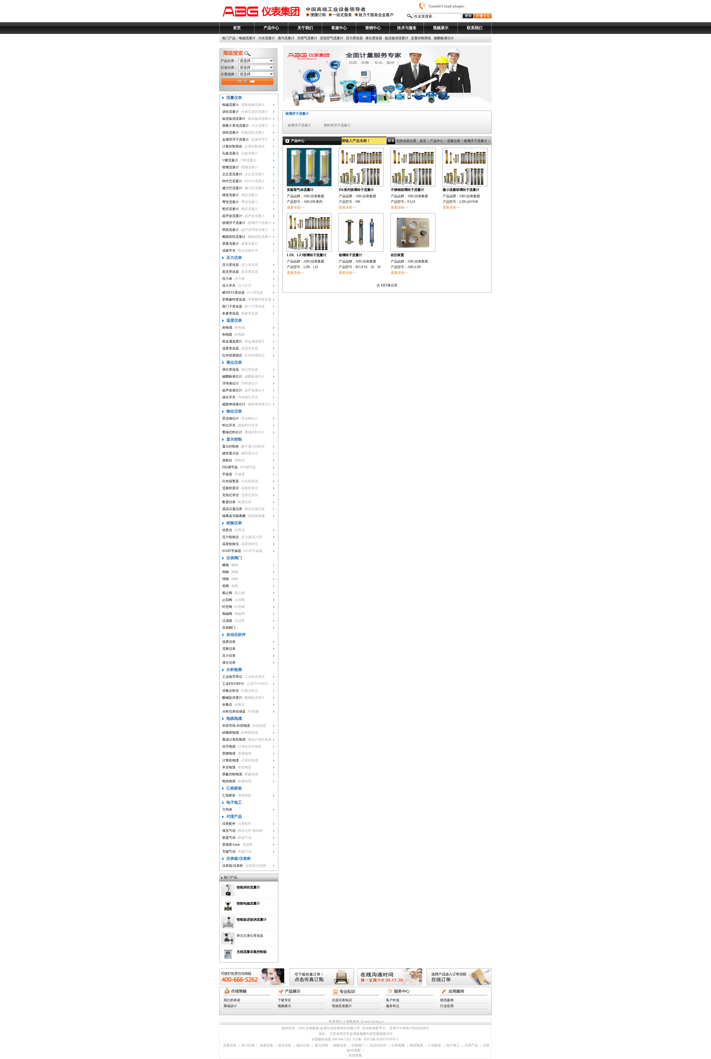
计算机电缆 (230, 760)
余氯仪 (227, 704)
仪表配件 (229, 824)
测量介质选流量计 (235, 126)
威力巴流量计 (232, 188)
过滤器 (227, 621)
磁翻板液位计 (444, 38)
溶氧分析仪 (230, 691)
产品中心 (271, 28)
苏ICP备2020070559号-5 (381, 1039)
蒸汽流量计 (286, 38)
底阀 (225, 586)
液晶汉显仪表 (232, 509)
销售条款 (352, 1021)
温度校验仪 (230, 544)
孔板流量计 (230, 153)
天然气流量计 (307, 38)
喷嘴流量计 (230, 167)
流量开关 (229, 251)
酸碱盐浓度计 (232, 698)
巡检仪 (227, 460)
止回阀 (227, 600)
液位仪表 (234, 362)
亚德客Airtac (231, 844)
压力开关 (229, 286)
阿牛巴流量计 (232, 181)
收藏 (483, 16)
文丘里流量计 (232, 174)
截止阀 (227, 593)
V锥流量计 (230, 160)
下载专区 (284, 1000)
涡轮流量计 (230, 132)
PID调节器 (230, 467)
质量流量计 (230, 244)
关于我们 (305, 28)
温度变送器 (230, 348)
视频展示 (441, 28)
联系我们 (474, 28)
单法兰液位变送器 (250, 936)
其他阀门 (229, 628)
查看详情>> (295, 207)
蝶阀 (225, 565)
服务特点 (392, 1006)
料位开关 (229, 425)
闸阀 (225, 572)
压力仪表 (234, 258)
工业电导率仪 (232, 677)
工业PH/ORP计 (233, 684)
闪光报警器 (230, 481)
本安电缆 (229, 767)
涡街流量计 (230, 112)
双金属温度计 (232, 341)
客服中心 (339, 28)
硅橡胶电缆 (230, 733)
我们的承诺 (232, 1000)
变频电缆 (229, 753)
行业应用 (447, 1006)
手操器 (227, 474)
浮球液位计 (230, 383)
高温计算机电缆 (234, 739)
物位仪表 (234, 411)
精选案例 (447, 1000)
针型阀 (227, 607)
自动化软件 (236, 635)
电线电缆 (234, 718)
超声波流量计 (232, 216)
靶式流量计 (230, 209)
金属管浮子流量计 (235, 139)
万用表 (227, 809)
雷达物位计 (230, 418)
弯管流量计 (230, 202)
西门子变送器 (232, 306)
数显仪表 (229, 502)
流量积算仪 (230, 488)
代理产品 (234, 817)
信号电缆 (229, 746)
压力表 (227, 279)
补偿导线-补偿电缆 (236, 726)
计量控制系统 (232, 146)
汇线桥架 (234, 788)
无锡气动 (229, 851)
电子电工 (234, 802)
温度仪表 (234, 320)
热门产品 (230, 877)
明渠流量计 (230, 230)
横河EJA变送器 (233, 292)
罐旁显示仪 (230, 453)
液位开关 (229, 397)
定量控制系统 (421, 38)
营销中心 (373, 28)
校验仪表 (234, 523)
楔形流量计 (230, 195)
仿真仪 (227, 530)
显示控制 (234, 439)
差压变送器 (230, 272)
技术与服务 (407, 28)
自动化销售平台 (373, 1028)
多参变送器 (230, 313)
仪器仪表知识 (342, 1000)
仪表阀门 (234, 558)
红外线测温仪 (232, 355)
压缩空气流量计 (331, 38)
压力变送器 (354, 38)
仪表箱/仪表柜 (238, 858)
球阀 (225, 579)
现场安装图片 (342, 1006)
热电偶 (227, 327)
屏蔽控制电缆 (232, 774)
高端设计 (230, 1006)
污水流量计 (266, 38)
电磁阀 (227, 614)
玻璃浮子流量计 (234, 223)
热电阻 (227, 334)
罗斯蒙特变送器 (234, 299)
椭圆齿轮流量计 (234, 237)
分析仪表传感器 (234, 711)
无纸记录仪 (230, 495)
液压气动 (229, 831)
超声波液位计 (232, 390)
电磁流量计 (247, 38)
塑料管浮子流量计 (337, 125)
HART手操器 (231, 551)
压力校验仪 (230, 537)
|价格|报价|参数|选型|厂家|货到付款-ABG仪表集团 (261, 11)
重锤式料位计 (232, 432)
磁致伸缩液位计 (234, 404)
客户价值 (392, 1000)
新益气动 (229, 838)
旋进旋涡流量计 (396, 38)
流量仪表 (234, 98)
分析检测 (234, 670)
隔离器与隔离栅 (234, 516)
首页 (237, 28)
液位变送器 (373, 38)
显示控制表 (230, 446)
